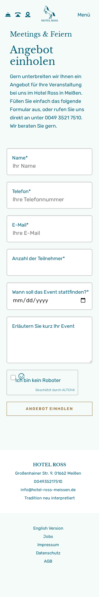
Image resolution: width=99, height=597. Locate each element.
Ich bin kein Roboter (38, 380)
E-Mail (20, 225)
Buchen (9, 15)
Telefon (21, 191)
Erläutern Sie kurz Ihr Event (43, 326)
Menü (84, 15)
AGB (48, 561)
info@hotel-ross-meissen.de (48, 489)
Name (20, 158)
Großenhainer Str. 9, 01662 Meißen (48, 473)
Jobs (48, 536)
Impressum (48, 544)
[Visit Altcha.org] (21, 378)
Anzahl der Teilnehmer (38, 258)
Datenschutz (48, 553)
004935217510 (48, 481)
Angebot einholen (49, 408)
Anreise (29, 15)
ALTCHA (68, 390)
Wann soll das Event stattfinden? (50, 292)
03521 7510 (19, 15)
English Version (48, 528)
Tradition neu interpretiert (49, 498)
